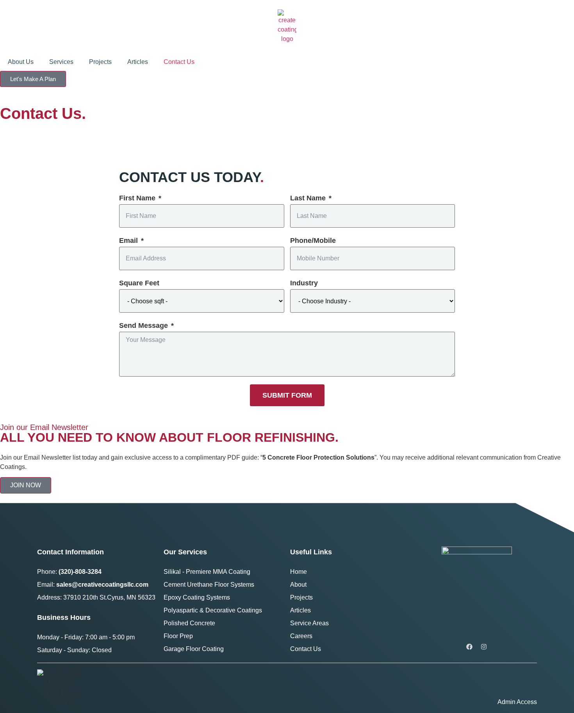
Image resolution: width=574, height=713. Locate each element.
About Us (21, 61)
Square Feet (139, 283)
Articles (137, 61)
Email (128, 240)
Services (61, 61)
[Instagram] (484, 646)
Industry (304, 283)
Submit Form (287, 395)
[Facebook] (469, 646)
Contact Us (179, 61)
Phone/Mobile (313, 240)
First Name (137, 198)
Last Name (308, 198)
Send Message (143, 325)
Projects (100, 61)
